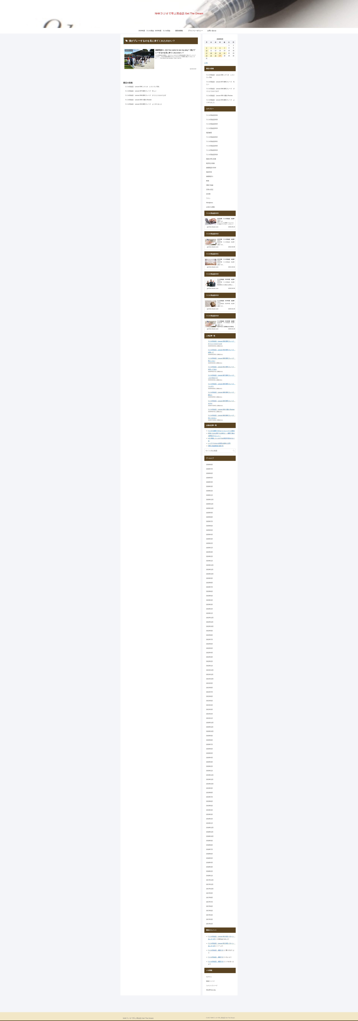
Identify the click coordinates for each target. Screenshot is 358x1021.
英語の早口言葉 (211, 159)
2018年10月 (209, 836)
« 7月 (206, 63)
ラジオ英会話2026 (212, 115)
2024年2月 (209, 556)
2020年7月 (209, 744)
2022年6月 (209, 644)
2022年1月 (209, 666)
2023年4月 (209, 600)
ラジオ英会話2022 (212, 137)
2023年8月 (209, 582)
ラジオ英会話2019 (212, 150)
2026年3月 (209, 486)
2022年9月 (209, 631)
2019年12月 (209, 775)
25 (211, 56)
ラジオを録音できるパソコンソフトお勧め (221, 431)
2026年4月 (209, 482)
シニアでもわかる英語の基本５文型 (219, 443)
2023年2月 (209, 609)
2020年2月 (209, 766)
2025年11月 (209, 504)
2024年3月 (209, 552)
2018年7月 (209, 849)
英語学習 (209, 172)
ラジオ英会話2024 (212, 124)
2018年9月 (209, 841)
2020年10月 (209, 731)
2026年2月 (209, 491)
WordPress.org (210, 990)
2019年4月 (209, 810)
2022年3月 (209, 657)
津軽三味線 (209, 185)
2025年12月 (209, 499)
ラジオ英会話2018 (212, 154)
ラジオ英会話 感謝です (215, 950)
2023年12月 (209, 565)
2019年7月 (209, 797)
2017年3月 (209, 919)
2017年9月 (209, 893)
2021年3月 (209, 709)
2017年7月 (209, 902)
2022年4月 (209, 652)
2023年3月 (209, 604)
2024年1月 (209, 561)
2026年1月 (209, 495)
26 (215, 56)
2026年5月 (209, 478)
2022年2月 (209, 661)
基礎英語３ (209, 176)
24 (206, 56)
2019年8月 (209, 792)
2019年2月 (209, 819)
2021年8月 (209, 687)
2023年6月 (209, 591)
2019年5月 (209, 806)
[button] (233, 451)
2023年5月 (209, 596)
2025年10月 (209, 508)
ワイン (208, 198)
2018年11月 (209, 832)
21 (224, 53)
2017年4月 (209, 915)
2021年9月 (209, 683)
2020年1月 (209, 771)
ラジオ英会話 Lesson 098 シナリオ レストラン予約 (142, 86)
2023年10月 (209, 574)
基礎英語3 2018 (211, 167)
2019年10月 (209, 784)
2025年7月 (209, 521)
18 (211, 53)
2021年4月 (209, 705)
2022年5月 (209, 648)
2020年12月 (209, 722)
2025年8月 (209, 517)
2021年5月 (209, 701)
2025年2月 (209, 543)
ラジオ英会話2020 (212, 146)
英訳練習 (209, 132)
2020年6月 (209, 749)
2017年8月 (209, 897)
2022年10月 (209, 626)
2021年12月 (209, 670)
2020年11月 (209, 727)
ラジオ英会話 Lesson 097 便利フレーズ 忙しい (140, 91)
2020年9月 (209, 736)
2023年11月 (209, 569)
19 (215, 53)
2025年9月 (209, 513)
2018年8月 (209, 845)
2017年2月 (209, 924)
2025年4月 (209, 534)
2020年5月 (209, 753)
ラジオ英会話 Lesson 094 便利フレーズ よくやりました (143, 104)
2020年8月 (209, 740)
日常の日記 (209, 189)
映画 (207, 181)
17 (206, 53)
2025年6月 (209, 526)
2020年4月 (209, 757)
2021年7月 (209, 692)
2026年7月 (209, 469)
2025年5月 (209, 530)
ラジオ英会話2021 (212, 141)
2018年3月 (209, 867)
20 (220, 53)
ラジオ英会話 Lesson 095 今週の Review (138, 99)
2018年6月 (209, 854)
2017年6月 (209, 906)
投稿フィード (210, 981)
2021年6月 (209, 696)
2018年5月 (209, 858)
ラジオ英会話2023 (212, 128)
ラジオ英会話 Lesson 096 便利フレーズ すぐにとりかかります (145, 95)
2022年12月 (209, 617)
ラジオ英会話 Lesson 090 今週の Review (221, 409)
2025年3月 (209, 539)
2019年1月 (209, 823)
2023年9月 (209, 578)
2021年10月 (209, 679)
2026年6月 (209, 473)
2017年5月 (209, 910)
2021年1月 (209, 718)
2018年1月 (209, 875)
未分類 (208, 194)
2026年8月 (209, 464)
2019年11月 (209, 779)
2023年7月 (209, 587)
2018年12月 (209, 827)
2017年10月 (209, 889)
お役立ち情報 (210, 207)
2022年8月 (209, 635)
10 (206, 50)
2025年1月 (209, 548)
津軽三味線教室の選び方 (215, 446)
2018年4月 (209, 862)
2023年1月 (209, 613)
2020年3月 (209, 762)
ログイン (209, 977)
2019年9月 (209, 788)
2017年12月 (209, 880)
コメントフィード (211, 985)
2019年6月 (209, 801)
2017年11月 (209, 884)
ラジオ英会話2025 (212, 119)
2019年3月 (209, 814)
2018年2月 (209, 871)
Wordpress (209, 202)
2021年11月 (209, 674)
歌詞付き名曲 (210, 163)
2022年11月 (209, 622)
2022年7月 (209, 639)
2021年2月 (209, 714)
